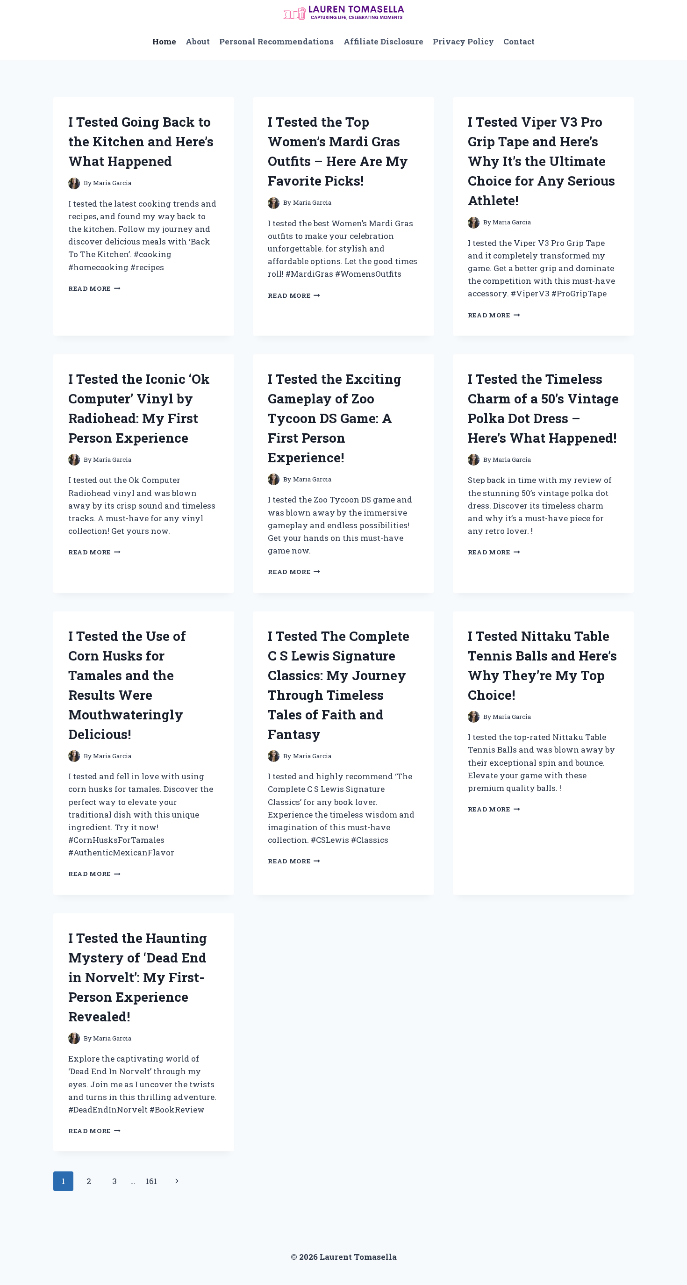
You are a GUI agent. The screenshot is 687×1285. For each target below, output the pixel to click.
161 (151, 1181)
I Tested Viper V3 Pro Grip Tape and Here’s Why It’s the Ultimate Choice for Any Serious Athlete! (541, 161)
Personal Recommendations (276, 41)
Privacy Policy (463, 41)
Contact (519, 41)
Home (164, 41)
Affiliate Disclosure (383, 41)
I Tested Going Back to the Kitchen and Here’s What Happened (141, 141)
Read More (94, 288)
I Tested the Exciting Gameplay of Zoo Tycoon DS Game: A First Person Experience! (334, 418)
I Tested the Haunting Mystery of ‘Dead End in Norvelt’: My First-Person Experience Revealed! (137, 977)
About (198, 41)
